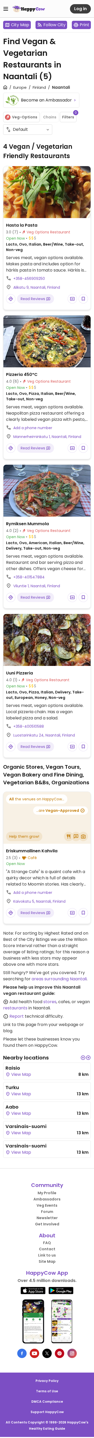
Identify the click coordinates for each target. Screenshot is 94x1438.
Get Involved (47, 1224)
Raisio (12, 1068)
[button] (83, 1057)
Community (47, 1185)
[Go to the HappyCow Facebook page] (22, 1353)
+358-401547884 (29, 577)
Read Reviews (33, 298)
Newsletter (47, 1217)
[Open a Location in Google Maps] (10, 298)
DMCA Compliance (47, 1401)
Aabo (12, 1107)
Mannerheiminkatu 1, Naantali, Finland (47, 436)
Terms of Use (47, 1391)
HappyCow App (47, 1273)
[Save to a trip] (72, 298)
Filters (69, 116)
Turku (12, 1087)
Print (84, 25)
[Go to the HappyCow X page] (47, 1353)
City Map (20, 25)
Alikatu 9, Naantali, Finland (36, 287)
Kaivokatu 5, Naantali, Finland (39, 901)
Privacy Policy (47, 1381)
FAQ (47, 1242)
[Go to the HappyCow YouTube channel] (34, 1353)
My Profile (47, 1193)
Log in (80, 9)
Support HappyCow (47, 1412)
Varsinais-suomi (25, 1126)
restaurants (15, 1008)
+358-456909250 (29, 278)
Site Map (47, 1261)
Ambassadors (47, 1199)
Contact (47, 1249)
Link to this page (19, 1025)
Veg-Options (24, 117)
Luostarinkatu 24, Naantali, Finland (44, 735)
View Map (20, 1074)
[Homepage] (29, 8)
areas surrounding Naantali (59, 979)
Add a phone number (32, 427)
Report (16, 1016)
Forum (47, 1211)
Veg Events (47, 1205)
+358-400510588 (28, 726)
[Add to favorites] (83, 298)
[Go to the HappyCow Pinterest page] (59, 1353)
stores (49, 1002)
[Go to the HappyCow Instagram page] (72, 1353)
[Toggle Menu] (5, 9)
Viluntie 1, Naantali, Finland (36, 586)
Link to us (47, 1255)
